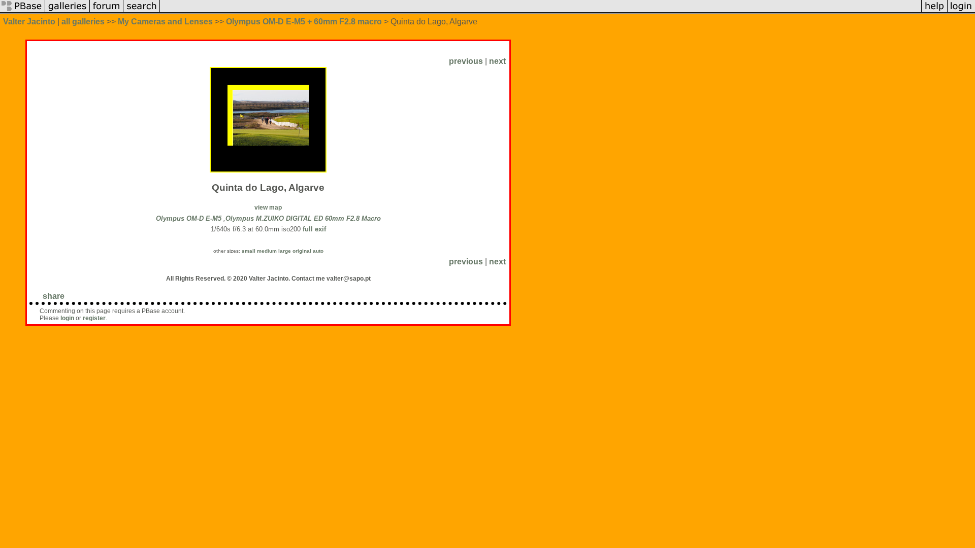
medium (267, 251)
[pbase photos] (22, 11)
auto (318, 251)
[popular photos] (540, 11)
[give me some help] (934, 11)
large (284, 251)
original (301, 251)
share (53, 296)
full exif (314, 229)
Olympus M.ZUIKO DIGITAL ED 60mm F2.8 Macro (303, 218)
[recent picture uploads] (67, 11)
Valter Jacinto (29, 21)
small (248, 251)
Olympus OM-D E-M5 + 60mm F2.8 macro (304, 21)
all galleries (83, 21)
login (67, 318)
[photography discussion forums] (106, 11)
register (94, 318)
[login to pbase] (961, 11)
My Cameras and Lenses (165, 21)
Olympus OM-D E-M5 (188, 218)
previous (466, 61)
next (497, 61)
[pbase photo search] (141, 11)
